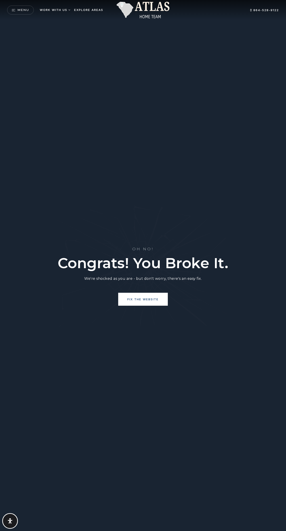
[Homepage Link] (143, 10)
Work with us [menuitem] (53, 10)
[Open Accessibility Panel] (10, 521)
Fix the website (143, 299)
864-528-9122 (265, 10)
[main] (143, 265)
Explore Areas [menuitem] (88, 10)
